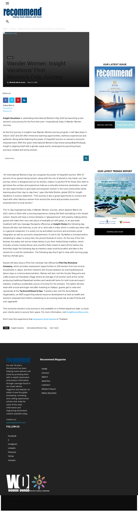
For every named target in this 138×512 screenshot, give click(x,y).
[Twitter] (12, 100)
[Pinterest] (18, 100)
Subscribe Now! (125, 125)
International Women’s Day (37, 328)
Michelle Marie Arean (17, 82)
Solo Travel (54, 328)
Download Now (115, 231)
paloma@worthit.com (16, 422)
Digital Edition (104, 125)
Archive (13, 29)
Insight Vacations (17, 328)
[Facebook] (5, 100)
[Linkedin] (24, 100)
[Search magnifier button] (86, 158)
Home (5, 29)
